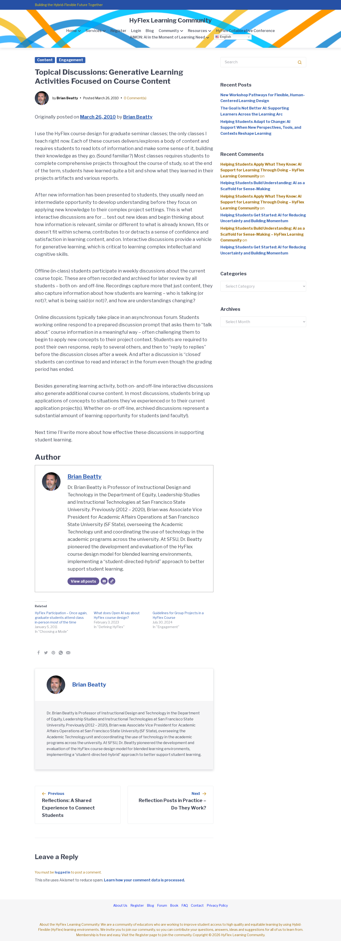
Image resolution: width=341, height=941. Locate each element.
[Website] (111, 581)
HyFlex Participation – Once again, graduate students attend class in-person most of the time (61, 617)
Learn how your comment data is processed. (144, 880)
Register (118, 31)
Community (169, 31)
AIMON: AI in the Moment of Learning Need (167, 37)
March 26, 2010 (98, 117)
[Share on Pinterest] (53, 653)
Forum (162, 905)
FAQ (184, 905)
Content (45, 60)
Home (71, 31)
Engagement (71, 60)
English (225, 37)
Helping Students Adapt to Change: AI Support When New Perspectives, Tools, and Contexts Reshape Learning (260, 127)
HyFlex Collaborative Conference (245, 31)
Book (174, 905)
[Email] (104, 581)
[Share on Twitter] (46, 653)
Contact (197, 905)
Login (136, 31)
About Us (120, 905)
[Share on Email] (68, 653)
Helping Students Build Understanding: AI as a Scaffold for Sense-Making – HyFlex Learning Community (262, 234)
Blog (150, 31)
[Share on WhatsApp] (60, 653)
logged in (62, 872)
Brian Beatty (67, 98)
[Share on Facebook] (38, 653)
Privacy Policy (217, 905)
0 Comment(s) (135, 98)
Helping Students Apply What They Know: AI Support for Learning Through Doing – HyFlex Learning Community (262, 170)
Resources (197, 31)
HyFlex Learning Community (170, 20)
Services (94, 31)
